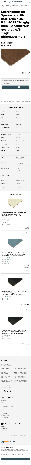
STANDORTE (4, 428)
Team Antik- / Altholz (5, 376)
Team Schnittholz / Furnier (7, 374)
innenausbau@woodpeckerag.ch (21, 373)
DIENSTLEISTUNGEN (5, 430)
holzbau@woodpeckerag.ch (20, 377)
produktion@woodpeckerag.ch (21, 381)
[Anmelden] (29, 2)
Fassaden (6, 380)
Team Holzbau (4, 377)
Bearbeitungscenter (5, 381)
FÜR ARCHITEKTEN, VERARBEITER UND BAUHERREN (13, 435)
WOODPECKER (4, 426)
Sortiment (7, 5)
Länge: (4, 219)
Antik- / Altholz (5, 408)
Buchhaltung (3, 382)
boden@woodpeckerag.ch (20, 370)
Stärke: (4, 222)
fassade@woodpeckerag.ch (20, 380)
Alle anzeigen (15, 353)
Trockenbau (4, 417)
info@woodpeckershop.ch (20, 368)
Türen (2, 404)
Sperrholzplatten (23, 5)
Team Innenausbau (5, 373)
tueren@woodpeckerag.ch (20, 372)
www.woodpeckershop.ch (6, 385)
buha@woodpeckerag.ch (19, 382)
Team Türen (3, 372)
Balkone (10, 380)
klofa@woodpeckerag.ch (19, 374)
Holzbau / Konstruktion (7, 411)
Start (2, 5)
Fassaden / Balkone (6, 415)
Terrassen (4, 413)
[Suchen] (5, 1)
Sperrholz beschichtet (6, 6)
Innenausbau (15, 5)
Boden (2, 402)
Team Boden (3, 370)
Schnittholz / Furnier (7, 406)
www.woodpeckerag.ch (6, 387)
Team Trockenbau (5, 378)
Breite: (4, 220)
